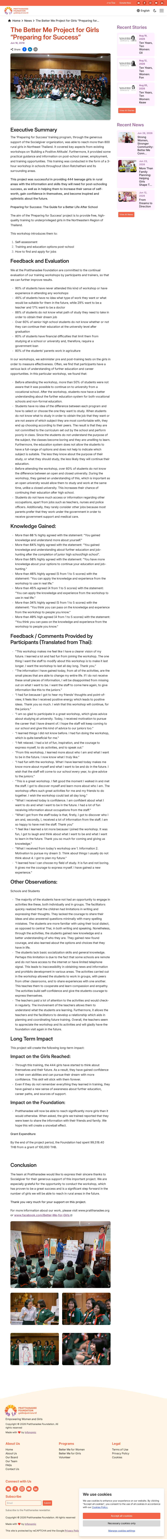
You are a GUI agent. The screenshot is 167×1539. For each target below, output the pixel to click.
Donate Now (125, 3)
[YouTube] (156, 3)
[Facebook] (144, 3)
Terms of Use (120, 1449)
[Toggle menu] (161, 10)
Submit (47, 1503)
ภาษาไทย (111, 3)
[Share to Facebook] (24, 49)
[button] (155, 11)
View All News (126, 214)
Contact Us (12, 1469)
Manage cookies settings (121, 1530)
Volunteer (64, 1457)
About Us (11, 1453)
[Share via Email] (35, 49)
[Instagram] (150, 3)
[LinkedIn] (162, 3)
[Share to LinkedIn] (30, 49)
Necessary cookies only (122, 1523)
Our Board (12, 1457)
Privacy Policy (120, 1453)
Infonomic (30, 1432)
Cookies (117, 1457)
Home (16, 20)
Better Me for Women (72, 1449)
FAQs (9, 1465)
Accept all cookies (121, 1515)
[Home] (34, 1410)
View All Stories (127, 110)
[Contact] (139, 3)
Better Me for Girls (70, 1453)
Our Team (11, 1461)
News (28, 20)
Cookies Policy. (100, 1507)
